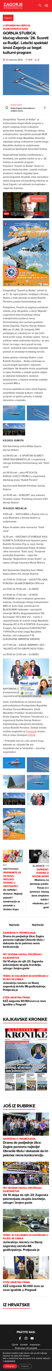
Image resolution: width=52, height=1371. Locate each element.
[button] (40, 5)
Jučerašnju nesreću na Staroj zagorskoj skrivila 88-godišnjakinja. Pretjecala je (25, 983)
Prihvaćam (10, 1366)
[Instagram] (26, 1338)
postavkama (9, 1361)
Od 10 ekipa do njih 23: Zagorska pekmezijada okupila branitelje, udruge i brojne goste (23, 961)
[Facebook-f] (20, 1338)
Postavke (25, 1366)
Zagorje (8, 17)
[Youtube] (32, 1338)
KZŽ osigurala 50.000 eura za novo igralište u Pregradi (24, 1001)
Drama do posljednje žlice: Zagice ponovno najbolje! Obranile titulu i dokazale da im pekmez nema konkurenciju (23, 940)
